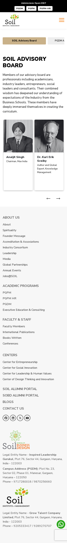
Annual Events (12, 270)
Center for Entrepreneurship (20, 362)
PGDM (19, 8)
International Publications (19, 332)
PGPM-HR (45, 8)
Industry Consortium (15, 247)
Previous (48, 197)
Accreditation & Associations (21, 242)
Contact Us (13, 408)
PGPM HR (9, 298)
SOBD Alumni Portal (21, 395)
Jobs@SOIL (10, 276)
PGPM (31, 8)
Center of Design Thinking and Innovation (28, 379)
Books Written (12, 338)
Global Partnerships (15, 265)
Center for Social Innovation (20, 368)
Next (58, 197)
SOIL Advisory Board (24, 40)
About (7, 224)
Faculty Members (14, 326)
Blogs (8, 402)
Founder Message (14, 236)
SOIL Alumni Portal (20, 389)
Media (7, 259)
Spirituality (9, 230)
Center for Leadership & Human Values (27, 374)
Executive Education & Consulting (24, 310)
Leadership (9, 253)
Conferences (10, 344)
